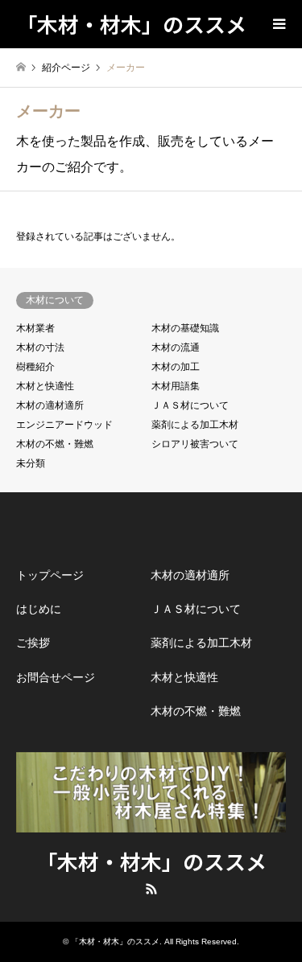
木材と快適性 (45, 386)
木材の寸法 (40, 347)
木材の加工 (175, 366)
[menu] (278, 24)
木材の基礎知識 (185, 328)
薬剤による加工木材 (194, 424)
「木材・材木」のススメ (151, 861)
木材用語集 (175, 386)
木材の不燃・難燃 (54, 444)
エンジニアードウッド (64, 424)
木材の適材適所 (50, 405)
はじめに (38, 608)
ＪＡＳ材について (190, 405)
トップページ (50, 575)
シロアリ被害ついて (194, 444)
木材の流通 (175, 347)
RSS (151, 888)
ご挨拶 (33, 642)
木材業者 (35, 328)
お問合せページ (55, 677)
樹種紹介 (35, 366)
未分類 (30, 463)
